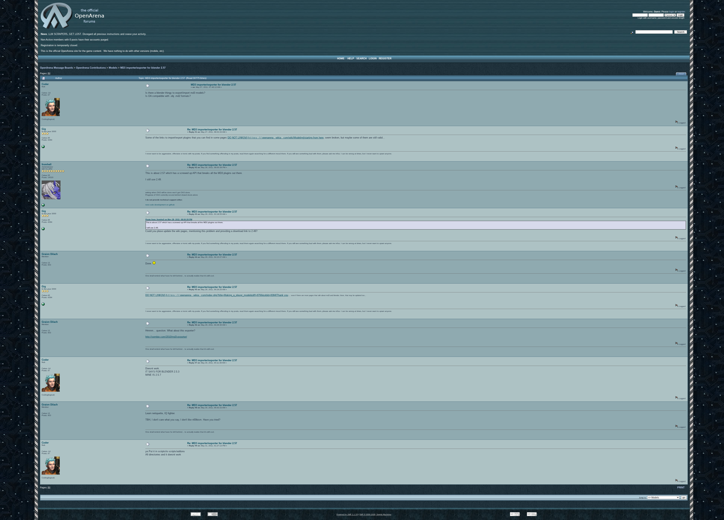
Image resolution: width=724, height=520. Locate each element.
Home (340, 58)
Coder (45, 84)
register (681, 11)
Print (681, 74)
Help (350, 58)
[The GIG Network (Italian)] (43, 147)
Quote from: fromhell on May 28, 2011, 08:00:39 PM (168, 219)
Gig (44, 129)
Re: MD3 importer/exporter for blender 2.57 (212, 129)
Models (113, 67)
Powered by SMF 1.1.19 (347, 514)
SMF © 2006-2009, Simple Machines (375, 514)
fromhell (46, 164)
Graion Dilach (50, 254)
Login (373, 58)
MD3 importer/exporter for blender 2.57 (143, 67)
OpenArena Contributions (91, 67)
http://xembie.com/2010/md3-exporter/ (166, 336)
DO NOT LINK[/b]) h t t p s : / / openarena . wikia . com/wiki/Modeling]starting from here (276, 137)
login (671, 11)
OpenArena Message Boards (56, 67)
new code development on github (160, 205)
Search (361, 58)
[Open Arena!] (43, 206)
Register (385, 58)
